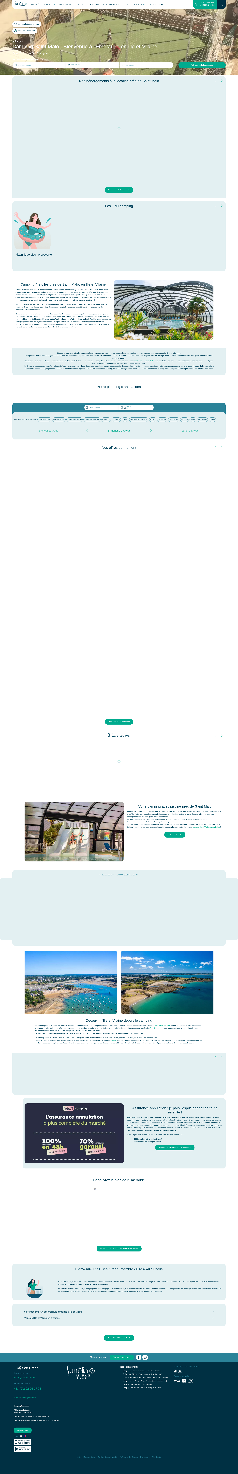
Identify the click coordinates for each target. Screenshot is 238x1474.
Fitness (152, 419)
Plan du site (156, 1457)
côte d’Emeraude (156, 1028)
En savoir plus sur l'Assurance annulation (175, 1148)
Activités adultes (44, 419)
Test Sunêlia (202, 419)
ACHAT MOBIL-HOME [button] (112, 4)
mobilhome (137, 361)
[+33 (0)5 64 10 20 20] (196, 4)
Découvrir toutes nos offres (119, 722)
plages (113, 1040)
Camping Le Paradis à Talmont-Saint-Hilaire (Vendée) (142, 1371)
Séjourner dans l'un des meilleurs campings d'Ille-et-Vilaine (53, 1312)
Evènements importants (138, 419)
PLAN (161, 4)
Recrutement (144, 1457)
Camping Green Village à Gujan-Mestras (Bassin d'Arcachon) (145, 1381)
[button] (221, 4)
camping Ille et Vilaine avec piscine (206, 827)
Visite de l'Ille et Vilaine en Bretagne (42, 1318)
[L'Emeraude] (21, 4)
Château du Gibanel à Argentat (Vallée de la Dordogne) (142, 1374)
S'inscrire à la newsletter (122, 1357)
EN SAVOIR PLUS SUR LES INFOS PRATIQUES (119, 1249)
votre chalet (149, 361)
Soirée (193, 419)
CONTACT (152, 4)
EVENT (81, 4)
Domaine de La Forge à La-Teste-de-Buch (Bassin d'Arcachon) (145, 1377)
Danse (125, 419)
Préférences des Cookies (129, 1457)
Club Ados (106, 419)
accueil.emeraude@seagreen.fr (25, 1398)
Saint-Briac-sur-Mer (162, 1025)
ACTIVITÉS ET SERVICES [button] (41, 4)
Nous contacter (22, 1430)
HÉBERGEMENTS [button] (65, 4)
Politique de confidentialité (107, 1457)
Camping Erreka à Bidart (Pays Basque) (137, 1384)
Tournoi (212, 419)
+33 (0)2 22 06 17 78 (27, 1388)
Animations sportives (92, 419)
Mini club (184, 419)
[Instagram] (145, 1357)
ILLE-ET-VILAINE (93, 4)
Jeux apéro (162, 419)
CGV (79, 1457)
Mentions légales (89, 1457)
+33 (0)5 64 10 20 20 (206, 5)
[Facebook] (138, 1357)
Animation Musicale (74, 419)
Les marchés (173, 419)
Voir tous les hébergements (202, 65)
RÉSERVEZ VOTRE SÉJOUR (119, 1338)
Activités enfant (59, 419)
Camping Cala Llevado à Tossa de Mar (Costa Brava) (142, 1388)
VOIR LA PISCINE (175, 835)
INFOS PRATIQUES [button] (134, 4)
